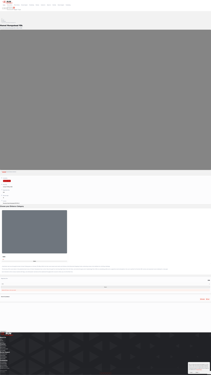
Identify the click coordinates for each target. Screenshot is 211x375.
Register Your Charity (4, 348)
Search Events (2, 347)
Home (4, 5)
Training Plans (2, 355)
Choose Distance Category (11, 171)
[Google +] (106, 373)
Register (15, 9)
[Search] (10, 8)
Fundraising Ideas (3, 363)
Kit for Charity (2, 350)
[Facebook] (100, 373)
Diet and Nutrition (3, 357)
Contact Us (2, 342)
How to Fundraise (3, 365)
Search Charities (3, 345)
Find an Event (3, 331)
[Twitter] (104, 373)
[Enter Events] (4, 8)
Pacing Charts (2, 358)
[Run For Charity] (8, 3)
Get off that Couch (3, 353)
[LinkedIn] (102, 373)
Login (19, 9)
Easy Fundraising (3, 362)
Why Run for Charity (4, 366)
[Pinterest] (110, 373)
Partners (1, 340)
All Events (4, 21)
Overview (4, 171)
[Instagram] (108, 373)
